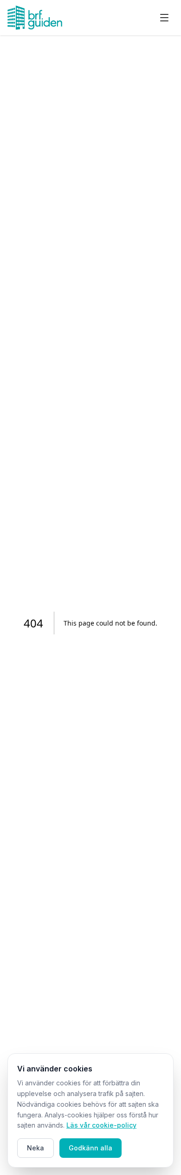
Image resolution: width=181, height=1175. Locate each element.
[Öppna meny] (164, 17)
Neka (35, 1148)
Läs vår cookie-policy (101, 1125)
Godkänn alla (90, 1148)
